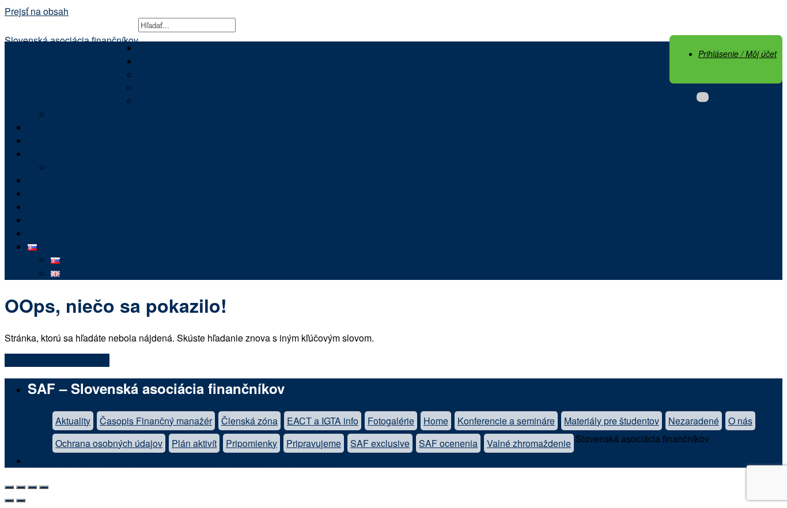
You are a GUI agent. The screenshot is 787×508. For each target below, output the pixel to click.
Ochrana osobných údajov (108, 443)
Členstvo (46, 140)
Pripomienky (251, 443)
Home (435, 420)
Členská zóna (56, 233)
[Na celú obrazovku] (32, 487)
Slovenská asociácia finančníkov (71, 40)
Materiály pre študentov (611, 420)
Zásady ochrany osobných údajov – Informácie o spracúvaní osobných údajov (186, 461)
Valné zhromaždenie (529, 443)
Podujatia (47, 180)
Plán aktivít (194, 443)
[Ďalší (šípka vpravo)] (20, 500)
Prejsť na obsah (37, 11)
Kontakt (66, 167)
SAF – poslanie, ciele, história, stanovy (217, 74)
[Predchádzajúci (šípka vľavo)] (9, 500)
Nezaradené (693, 420)
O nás (150, 61)
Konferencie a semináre (506, 420)
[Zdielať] (20, 487)
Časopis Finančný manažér (156, 420)
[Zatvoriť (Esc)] (9, 487)
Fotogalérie (391, 420)
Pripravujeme (313, 443)
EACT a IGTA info (322, 420)
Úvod (149, 48)
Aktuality (45, 127)
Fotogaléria (74, 114)
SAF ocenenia (167, 101)
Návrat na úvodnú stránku (57, 360)
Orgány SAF (163, 87)
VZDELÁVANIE (60, 193)
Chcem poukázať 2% (70, 220)
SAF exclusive (380, 443)
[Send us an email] (703, 97)
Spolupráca (51, 154)
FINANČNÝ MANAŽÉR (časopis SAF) (106, 207)
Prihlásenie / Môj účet (737, 53)
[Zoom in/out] (43, 487)
